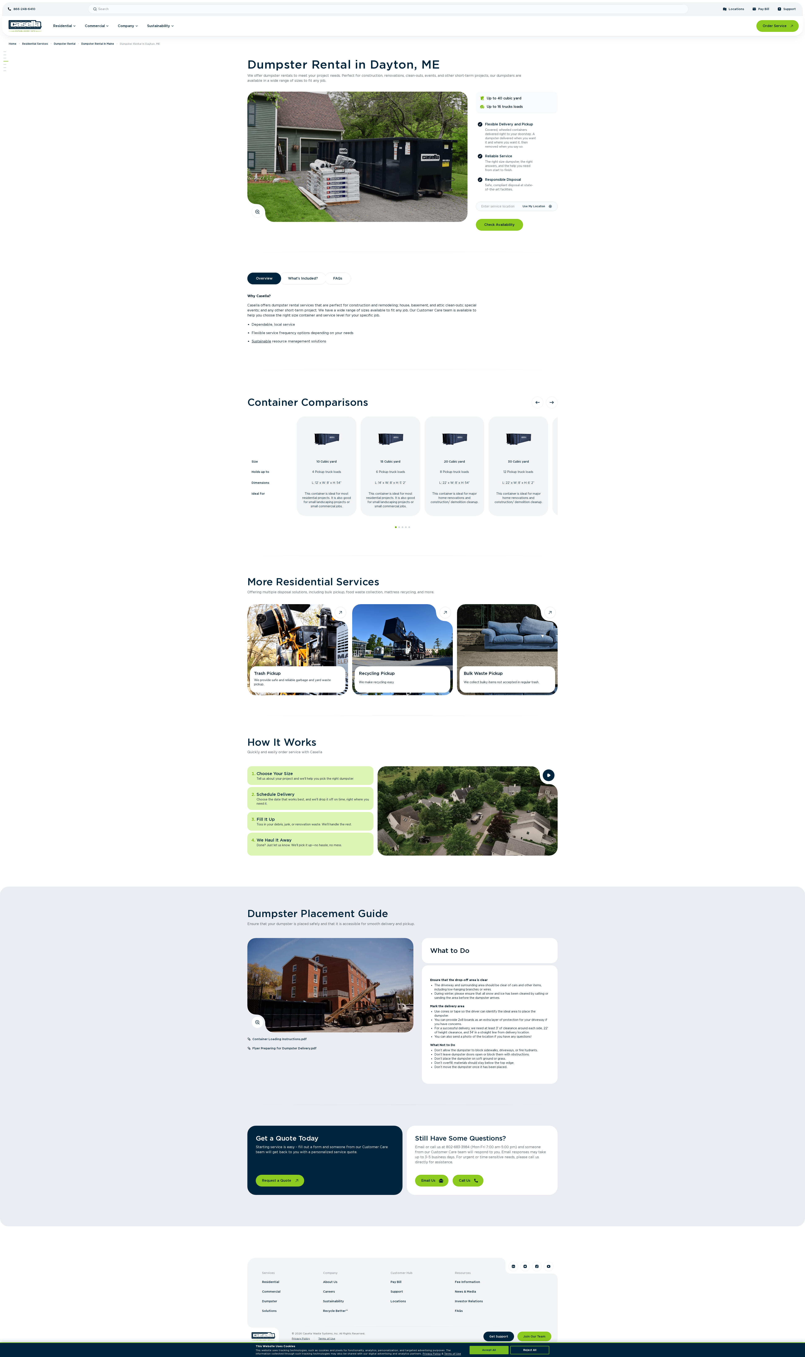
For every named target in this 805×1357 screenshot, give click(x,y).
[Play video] (548, 775)
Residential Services (35, 43)
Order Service (775, 26)
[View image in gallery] (257, 212)
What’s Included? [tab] (303, 278)
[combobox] (391, 9)
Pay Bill (763, 9)
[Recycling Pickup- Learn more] (402, 649)
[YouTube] (548, 1266)
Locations (736, 9)
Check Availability (499, 225)
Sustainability (158, 26)
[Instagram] (525, 1266)
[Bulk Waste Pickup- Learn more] (507, 649)
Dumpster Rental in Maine (97, 43)
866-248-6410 (24, 9)
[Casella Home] (25, 26)
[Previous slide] (537, 402)
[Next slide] (552, 402)
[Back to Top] (4, 51)
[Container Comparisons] (4, 58)
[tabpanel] (402, 318)
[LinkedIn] (513, 1266)
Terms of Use (326, 1338)
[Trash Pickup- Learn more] (297, 649)
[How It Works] (4, 64)
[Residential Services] (5, 61)
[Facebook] (537, 1266)
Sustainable (261, 341)
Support (789, 9)
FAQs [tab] (337, 278)
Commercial (95, 26)
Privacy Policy (301, 1338)
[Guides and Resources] (4, 67)
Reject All (529, 1350)
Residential (62, 26)
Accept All (489, 1350)
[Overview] (4, 54)
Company (126, 26)
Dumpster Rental (64, 43)
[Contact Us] (4, 70)
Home (12, 43)
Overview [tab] (264, 278)
